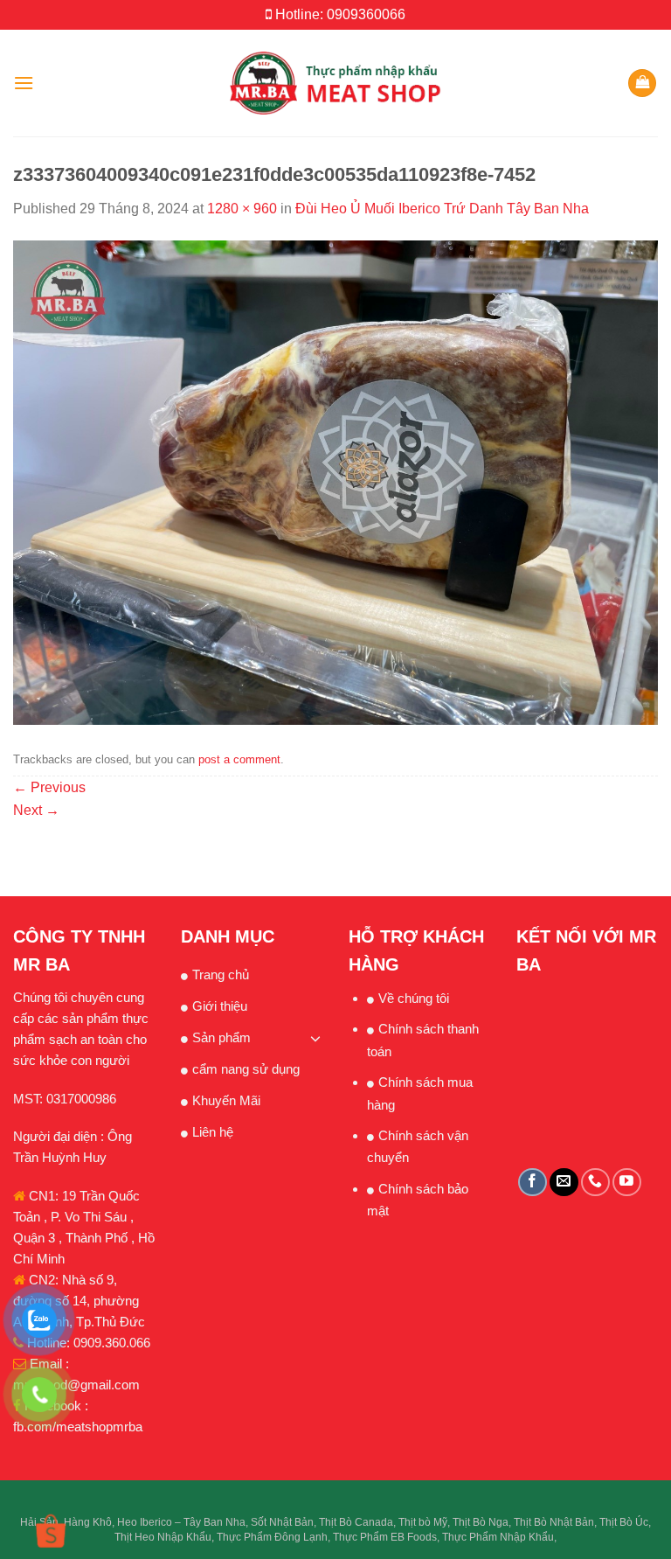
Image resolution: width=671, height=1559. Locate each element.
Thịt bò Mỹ (422, 1522)
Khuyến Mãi (226, 1100)
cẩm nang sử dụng (246, 1068)
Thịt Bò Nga (480, 1522)
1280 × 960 (242, 208)
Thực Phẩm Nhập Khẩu (498, 1537)
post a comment (239, 759)
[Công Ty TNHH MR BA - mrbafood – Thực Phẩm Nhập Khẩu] (336, 82)
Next (36, 810)
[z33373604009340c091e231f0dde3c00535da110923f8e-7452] (335, 481)
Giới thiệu (219, 1006)
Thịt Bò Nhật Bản (554, 1522)
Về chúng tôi (413, 998)
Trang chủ (220, 974)
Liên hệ (212, 1131)
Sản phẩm (221, 1037)
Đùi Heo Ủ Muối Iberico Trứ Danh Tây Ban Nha (442, 208)
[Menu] (23, 82)
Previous (49, 787)
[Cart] (642, 83)
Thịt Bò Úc (623, 1522)
